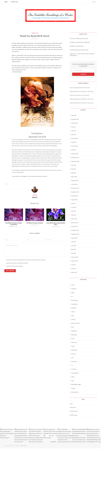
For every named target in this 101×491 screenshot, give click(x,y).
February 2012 (74, 257)
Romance (73, 353)
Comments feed (73, 411)
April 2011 (73, 268)
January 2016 (74, 146)
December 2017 (75, 119)
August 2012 (74, 238)
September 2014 (75, 161)
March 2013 (74, 218)
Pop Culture (74, 342)
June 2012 (73, 245)
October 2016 (74, 138)
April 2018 (73, 115)
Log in (71, 403)
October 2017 (74, 123)
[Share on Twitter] (5, 52)
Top (96, 445)
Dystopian (73, 308)
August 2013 (74, 199)
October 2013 (74, 195)
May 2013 (73, 211)
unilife (72, 376)
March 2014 (74, 176)
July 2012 (73, 241)
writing (73, 388)
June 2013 (73, 207)
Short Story (74, 361)
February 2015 (74, 153)
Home (5, 1)
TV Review (74, 369)
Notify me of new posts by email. (14, 266)
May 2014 (73, 169)
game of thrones (75, 323)
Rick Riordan (74, 350)
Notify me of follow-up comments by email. (17, 263)
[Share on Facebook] (5, 48)
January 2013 (74, 226)
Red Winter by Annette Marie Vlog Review (14, 223)
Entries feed (73, 407)
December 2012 (75, 230)
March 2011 (74, 272)
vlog (72, 380)
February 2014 (74, 180)
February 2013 (74, 222)
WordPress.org (73, 415)
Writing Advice (74, 392)
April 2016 (73, 142)
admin (34, 197)
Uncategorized (75, 373)
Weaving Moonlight (76, 384)
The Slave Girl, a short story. (87, 91)
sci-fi (72, 357)
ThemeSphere (24, 445)
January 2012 (74, 261)
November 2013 (75, 192)
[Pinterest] (5, 56)
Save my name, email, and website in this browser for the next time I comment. (26, 259)
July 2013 (73, 203)
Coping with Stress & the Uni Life (82, 87)
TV (72, 365)
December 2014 (75, 157)
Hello (72, 327)
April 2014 (73, 172)
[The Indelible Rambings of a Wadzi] (50, 15)
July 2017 (73, 126)
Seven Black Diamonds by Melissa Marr (55, 223)
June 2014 (73, 165)
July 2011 (73, 264)
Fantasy (73, 319)
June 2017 (73, 130)
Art (72, 296)
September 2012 (75, 234)
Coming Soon (34, 33)
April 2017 (73, 134)
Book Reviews (74, 300)
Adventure (74, 288)
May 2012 (73, 249)
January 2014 (74, 184)
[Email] (5, 60)
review (73, 346)
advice (72, 292)
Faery (72, 315)
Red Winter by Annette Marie (35, 223)
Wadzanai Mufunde (74, 91)
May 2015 (73, 149)
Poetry (73, 338)
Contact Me (14, 1)
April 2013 (73, 215)
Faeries (73, 311)
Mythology (74, 334)
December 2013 (75, 188)
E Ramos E (72, 95)
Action (72, 285)
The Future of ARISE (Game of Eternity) (79, 38)
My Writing (74, 330)
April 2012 (73, 253)
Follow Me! (51, 435)
